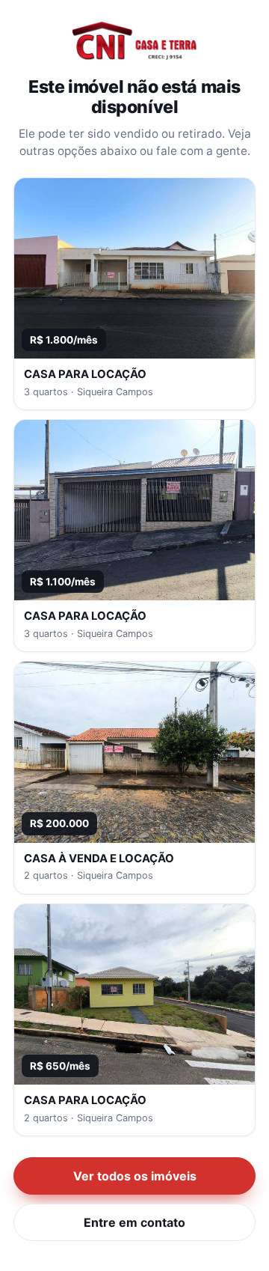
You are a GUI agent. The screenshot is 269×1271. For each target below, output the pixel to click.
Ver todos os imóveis (135, 1175)
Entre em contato (134, 1222)
